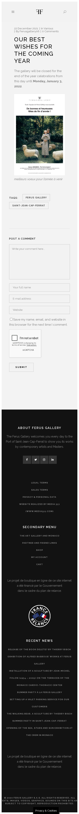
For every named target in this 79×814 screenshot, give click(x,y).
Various (48, 28)
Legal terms (39, 483)
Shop (39, 550)
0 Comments (50, 31)
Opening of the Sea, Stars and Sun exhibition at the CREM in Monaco (39, 731)
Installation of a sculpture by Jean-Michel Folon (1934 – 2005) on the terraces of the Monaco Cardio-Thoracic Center (39, 678)
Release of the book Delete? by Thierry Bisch (39, 649)
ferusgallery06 (30, 31)
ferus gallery (36, 197)
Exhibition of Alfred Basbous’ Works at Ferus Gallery (40, 660)
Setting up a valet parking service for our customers (39, 703)
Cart (39, 564)
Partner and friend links (39, 543)
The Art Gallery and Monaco (40, 536)
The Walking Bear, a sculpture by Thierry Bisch (39, 714)
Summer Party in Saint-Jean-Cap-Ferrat (39, 721)
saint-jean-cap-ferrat (28, 205)
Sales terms (39, 490)
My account (39, 557)
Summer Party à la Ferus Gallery (39, 692)
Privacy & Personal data (39, 497)
